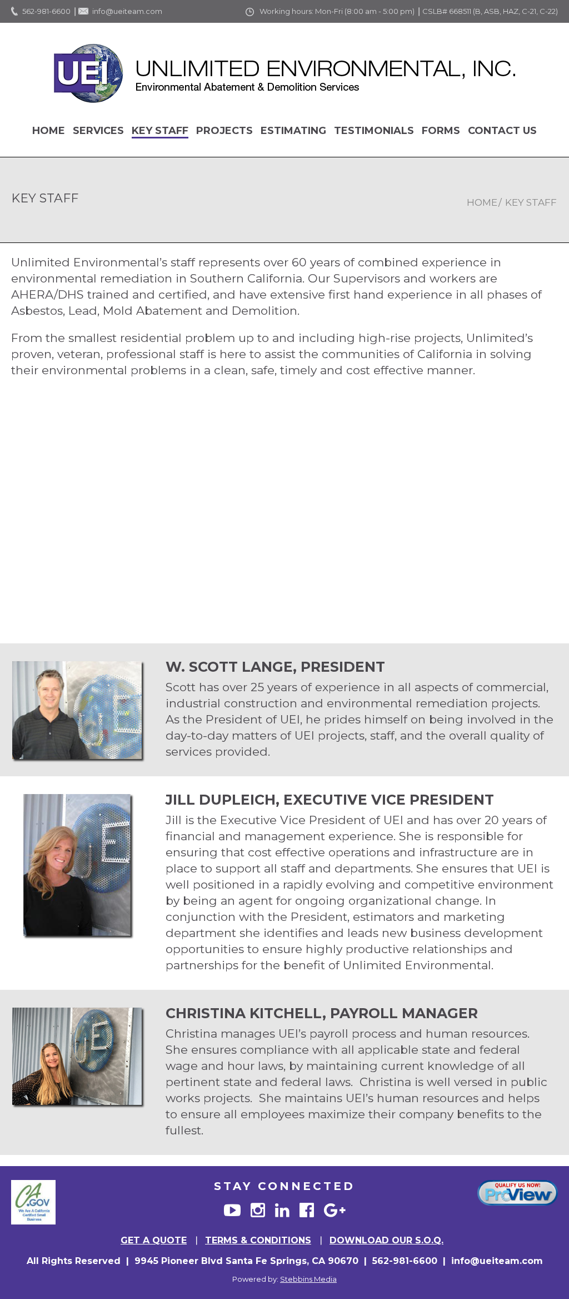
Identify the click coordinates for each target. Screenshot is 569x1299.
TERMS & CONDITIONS (258, 1240)
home (482, 202)
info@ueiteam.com (127, 11)
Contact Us (502, 131)
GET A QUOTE (154, 1240)
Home (48, 131)
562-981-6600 (46, 11)
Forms (441, 131)
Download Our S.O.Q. (386, 1240)
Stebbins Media (308, 1279)
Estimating (293, 131)
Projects (224, 131)
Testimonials (374, 131)
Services (98, 131)
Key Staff (160, 131)
